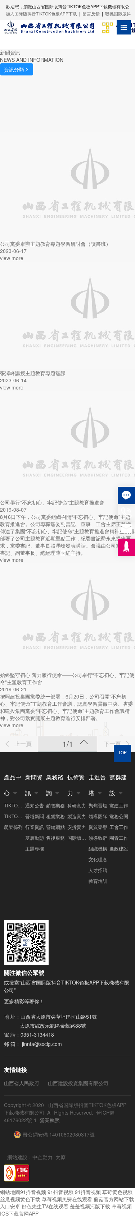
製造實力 (76, 816)
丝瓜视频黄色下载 (20, 1199)
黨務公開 (118, 816)
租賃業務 (55, 816)
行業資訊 (34, 827)
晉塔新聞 (34, 816)
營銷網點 (55, 827)
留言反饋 (91, 13)
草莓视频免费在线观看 (67, 1199)
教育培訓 (98, 880)
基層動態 (34, 837)
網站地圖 (10, 1191)
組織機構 (98, 848)
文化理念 (98, 859)
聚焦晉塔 (98, 805)
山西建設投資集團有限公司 (78, 1083)
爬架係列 (13, 827)
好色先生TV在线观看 (45, 1206)
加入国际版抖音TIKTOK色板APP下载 (41, 13)
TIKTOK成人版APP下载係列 (14, 805)
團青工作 (118, 837)
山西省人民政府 (21, 1083)
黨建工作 (118, 805)
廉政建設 (118, 848)
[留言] (126, 495)
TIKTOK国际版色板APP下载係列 (14, 816)
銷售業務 (55, 805)
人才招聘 (98, 870)
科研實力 (76, 805)
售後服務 (55, 837)
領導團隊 (98, 816)
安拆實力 (76, 827)
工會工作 (118, 827)
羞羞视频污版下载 (90, 1206)
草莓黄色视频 (117, 1191)
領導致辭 (98, 837)
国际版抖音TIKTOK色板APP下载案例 (78, 837)
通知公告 (34, 805)
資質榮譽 (98, 827)
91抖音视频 (33, 1191)
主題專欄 (34, 848)
